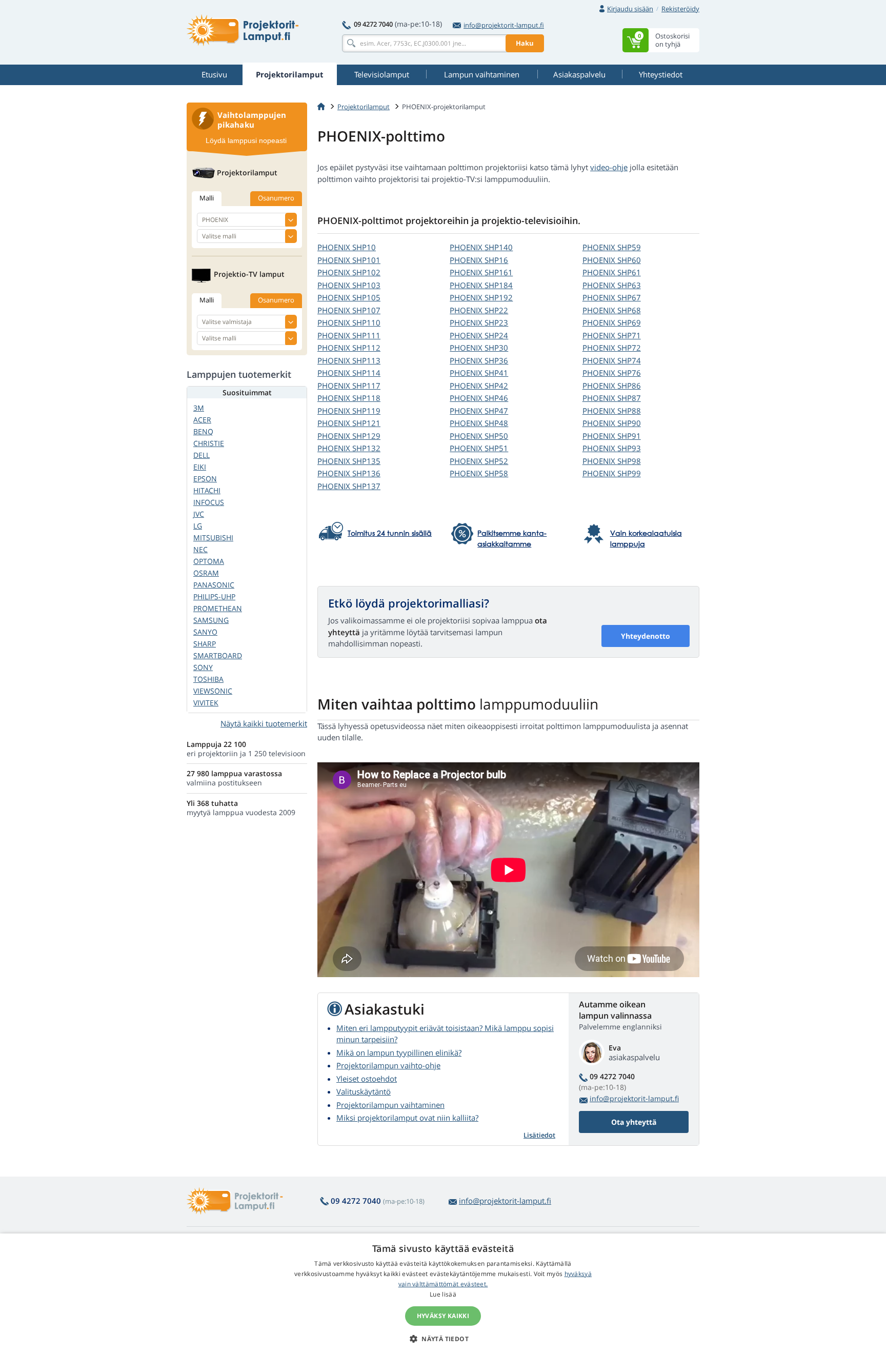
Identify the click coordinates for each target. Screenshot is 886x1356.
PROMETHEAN (217, 608)
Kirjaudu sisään (630, 8)
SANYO (205, 632)
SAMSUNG (211, 620)
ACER (202, 419)
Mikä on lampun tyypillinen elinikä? (398, 1052)
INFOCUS (208, 502)
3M (198, 408)
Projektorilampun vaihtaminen (390, 1105)
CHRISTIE (208, 443)
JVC (198, 514)
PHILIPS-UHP (214, 596)
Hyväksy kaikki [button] (443, 1315)
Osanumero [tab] (276, 198)
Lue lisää (443, 1294)
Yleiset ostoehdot (366, 1079)
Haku (525, 43)
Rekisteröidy (680, 8)
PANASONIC (213, 585)
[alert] (443, 1294)
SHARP (204, 644)
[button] (443, 1338)
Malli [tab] (206, 198)
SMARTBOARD (217, 655)
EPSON (205, 478)
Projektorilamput (363, 106)
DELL (201, 455)
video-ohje (609, 167)
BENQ (203, 431)
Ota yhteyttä (633, 1122)
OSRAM (206, 573)
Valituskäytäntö (363, 1091)
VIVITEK (205, 702)
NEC (200, 549)
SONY (203, 667)
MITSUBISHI (213, 537)
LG (197, 526)
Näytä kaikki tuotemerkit (263, 723)
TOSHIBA (208, 679)
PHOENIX (346, 247)
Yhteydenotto (645, 636)
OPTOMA (208, 561)
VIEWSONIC (212, 691)
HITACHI (206, 490)
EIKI (199, 467)
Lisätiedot (539, 1135)
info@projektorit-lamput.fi (504, 25)
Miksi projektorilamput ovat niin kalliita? (407, 1117)
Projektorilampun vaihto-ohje (388, 1065)
